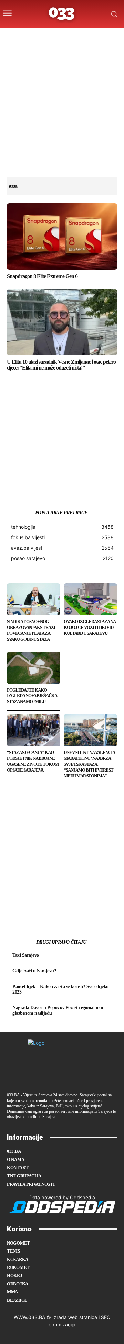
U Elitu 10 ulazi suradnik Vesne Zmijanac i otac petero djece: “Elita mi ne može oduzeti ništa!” (61, 365)
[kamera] (54, 36)
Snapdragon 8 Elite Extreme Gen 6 (42, 276)
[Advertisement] (62, 114)
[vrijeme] (40, 36)
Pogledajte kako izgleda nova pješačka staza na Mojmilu (32, 695)
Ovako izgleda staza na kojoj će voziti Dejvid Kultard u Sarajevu (90, 627)
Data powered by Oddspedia (62, 1197)
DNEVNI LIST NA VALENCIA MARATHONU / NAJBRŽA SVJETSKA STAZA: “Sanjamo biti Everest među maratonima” (89, 764)
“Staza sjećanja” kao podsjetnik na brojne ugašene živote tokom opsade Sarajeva (33, 761)
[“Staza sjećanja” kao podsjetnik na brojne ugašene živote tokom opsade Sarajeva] (33, 730)
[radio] (81, 36)
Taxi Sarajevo (25, 955)
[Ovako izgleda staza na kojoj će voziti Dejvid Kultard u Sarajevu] (90, 599)
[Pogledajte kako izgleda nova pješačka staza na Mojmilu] (33, 668)
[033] (62, 14)
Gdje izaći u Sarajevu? (34, 970)
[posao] (26, 36)
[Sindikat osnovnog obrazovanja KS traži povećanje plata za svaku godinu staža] (33, 599)
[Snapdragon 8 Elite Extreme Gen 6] (62, 236)
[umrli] (67, 36)
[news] (94, 36)
